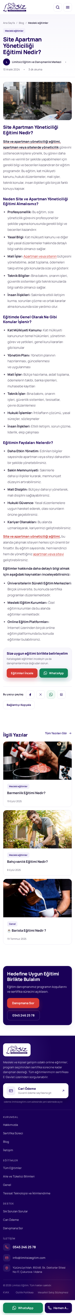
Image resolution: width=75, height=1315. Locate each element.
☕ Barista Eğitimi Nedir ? (26, 930)
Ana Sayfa (9, 23)
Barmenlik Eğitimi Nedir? (26, 793)
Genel (7, 1185)
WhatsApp (56, 673)
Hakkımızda (10, 1125)
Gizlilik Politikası (25, 1292)
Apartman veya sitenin (40, 256)
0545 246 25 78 (23, 1015)
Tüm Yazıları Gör (56, 733)
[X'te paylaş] (40, 694)
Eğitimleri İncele (22, 673)
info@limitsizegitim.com (29, 1258)
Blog (21, 23)
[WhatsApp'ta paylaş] (51, 694)
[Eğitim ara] (57, 7)
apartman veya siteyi (48, 554)
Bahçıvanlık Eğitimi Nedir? (27, 861)
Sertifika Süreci (13, 1133)
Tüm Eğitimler (12, 1168)
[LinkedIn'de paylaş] (61, 694)
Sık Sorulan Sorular (15, 1211)
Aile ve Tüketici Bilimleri (19, 1176)
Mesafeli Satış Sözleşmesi (53, 1292)
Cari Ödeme (11, 1220)
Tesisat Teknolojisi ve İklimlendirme (26, 1193)
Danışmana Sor (23, 1003)
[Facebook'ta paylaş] (30, 694)
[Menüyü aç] (67, 7)
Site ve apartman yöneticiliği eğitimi (31, 536)
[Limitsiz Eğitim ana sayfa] (14, 7)
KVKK (6, 1292)
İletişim (8, 1150)
